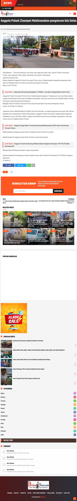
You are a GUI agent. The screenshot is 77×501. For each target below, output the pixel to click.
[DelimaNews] (38, 489)
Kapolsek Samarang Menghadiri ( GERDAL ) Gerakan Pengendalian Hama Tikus (42, 92)
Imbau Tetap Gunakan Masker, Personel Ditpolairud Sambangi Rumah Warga (31, 359)
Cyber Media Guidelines (39, 493)
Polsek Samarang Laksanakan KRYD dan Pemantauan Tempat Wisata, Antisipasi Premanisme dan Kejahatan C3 (38, 240)
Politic (2, 435)
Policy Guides (51, 493)
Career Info (67, 493)
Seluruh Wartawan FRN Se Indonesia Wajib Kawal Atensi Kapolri (28, 369)
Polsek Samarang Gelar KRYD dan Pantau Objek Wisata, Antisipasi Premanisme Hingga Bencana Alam (13, 224)
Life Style (3, 420)
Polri (12, 172)
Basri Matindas (10, 451)
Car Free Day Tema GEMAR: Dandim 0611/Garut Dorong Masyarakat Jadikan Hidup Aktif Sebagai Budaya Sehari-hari (37, 223)
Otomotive (3, 431)
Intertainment (4, 416)
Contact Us (23, 493)
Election (3, 408)
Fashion (3, 412)
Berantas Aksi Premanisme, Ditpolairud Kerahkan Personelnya (28, 341)
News (2, 427)
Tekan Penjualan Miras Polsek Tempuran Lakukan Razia (26, 378)
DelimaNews (42, 497)
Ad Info (29, 493)
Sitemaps (9, 493)
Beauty (2, 393)
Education (3, 405)
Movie (2, 423)
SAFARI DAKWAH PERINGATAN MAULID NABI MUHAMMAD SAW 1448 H (14, 242)
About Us (16, 493)
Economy (3, 401)
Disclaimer (59, 493)
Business (3, 397)
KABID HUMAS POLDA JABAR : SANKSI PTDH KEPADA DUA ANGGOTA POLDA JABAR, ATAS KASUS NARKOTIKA (39, 350)
